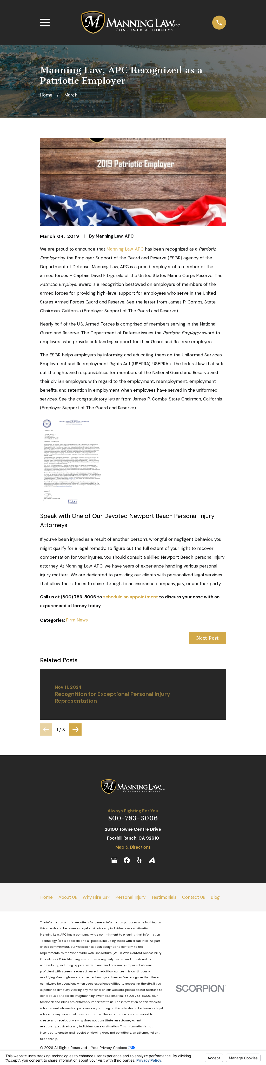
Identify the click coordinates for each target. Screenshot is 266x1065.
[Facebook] (127, 860)
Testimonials (163, 897)
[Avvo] (152, 860)
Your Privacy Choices (109, 1047)
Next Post (207, 638)
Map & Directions (133, 847)
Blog (215, 897)
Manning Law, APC (125, 249)
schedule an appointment (130, 597)
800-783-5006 (133, 818)
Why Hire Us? (96, 897)
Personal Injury (130, 897)
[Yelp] (139, 860)
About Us (67, 897)
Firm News (77, 620)
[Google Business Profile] (114, 860)
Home (46, 897)
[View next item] (75, 729)
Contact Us (193, 897)
